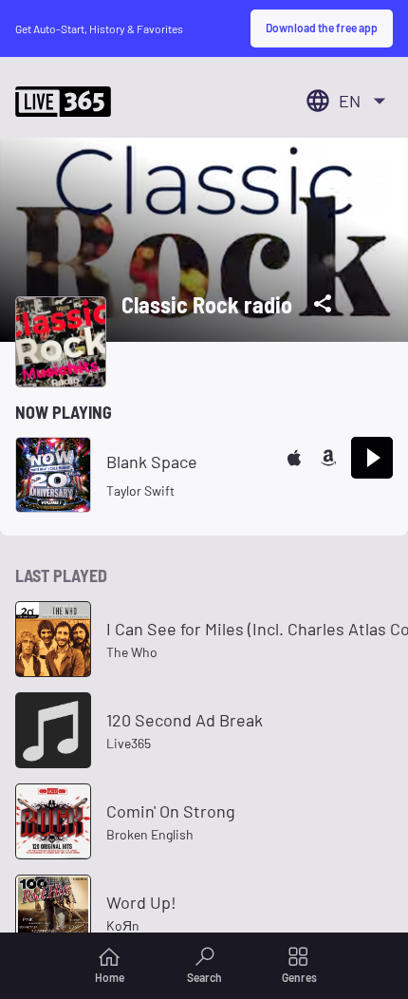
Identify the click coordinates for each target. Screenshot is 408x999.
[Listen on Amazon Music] (328, 457)
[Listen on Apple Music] (294, 457)
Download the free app (322, 27)
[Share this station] (322, 304)
